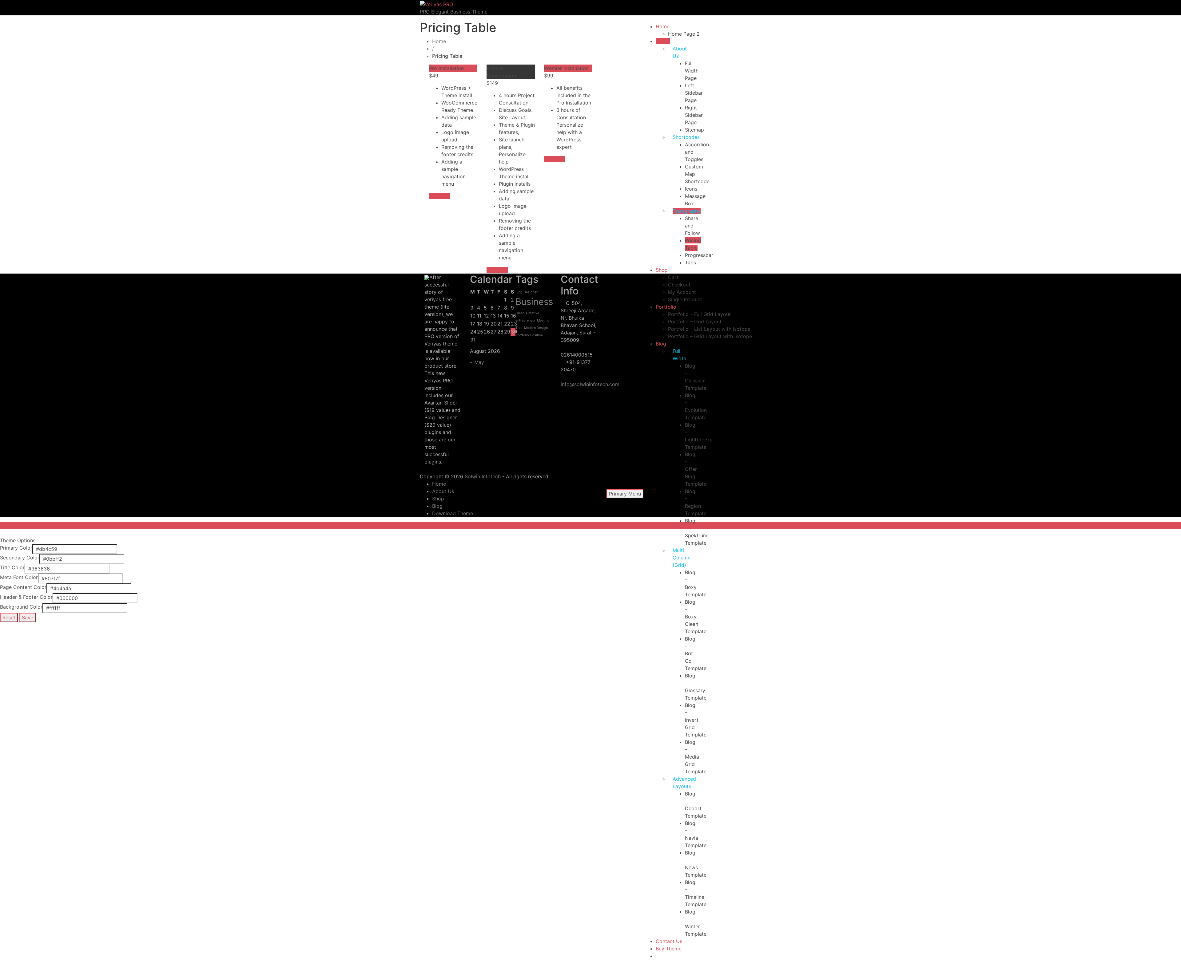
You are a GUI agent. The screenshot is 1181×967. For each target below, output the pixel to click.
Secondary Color (19, 558)
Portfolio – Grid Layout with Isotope (710, 336)
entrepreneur (525, 320)
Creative (532, 313)
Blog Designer (526, 292)
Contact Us (669, 941)
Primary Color (16, 548)
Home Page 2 (684, 34)
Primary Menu (625, 494)
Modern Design (536, 328)
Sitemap (694, 130)
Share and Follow (692, 225)
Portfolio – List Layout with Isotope (709, 329)
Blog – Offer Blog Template (695, 469)
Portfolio (666, 307)
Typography (687, 211)
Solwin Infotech (483, 476)
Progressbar (699, 255)
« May (477, 362)
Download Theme (452, 513)
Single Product (685, 299)
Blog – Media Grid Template (695, 757)
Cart (673, 277)
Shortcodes (686, 137)
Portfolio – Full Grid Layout (699, 314)
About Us (443, 491)
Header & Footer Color (26, 597)
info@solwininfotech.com (590, 384)
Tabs (690, 262)
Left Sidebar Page (694, 92)
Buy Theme (669, 948)
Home (663, 26)
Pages (663, 41)
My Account (682, 292)
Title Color (12, 567)
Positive (536, 335)
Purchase (439, 196)
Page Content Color (23, 587)
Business (534, 301)
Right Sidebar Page (694, 115)
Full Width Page (691, 70)
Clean (519, 313)
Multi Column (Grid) (681, 557)
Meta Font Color (19, 577)
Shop (662, 270)
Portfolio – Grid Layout (695, 321)
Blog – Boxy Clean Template (695, 616)
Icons (691, 189)
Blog (661, 344)
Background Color (21, 607)
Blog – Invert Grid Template (695, 720)
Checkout (679, 285)
